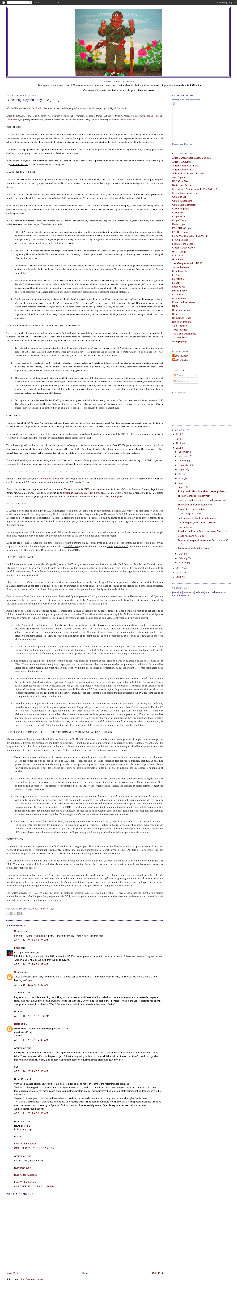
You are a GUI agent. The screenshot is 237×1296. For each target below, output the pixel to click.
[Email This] (8, 913)
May (181, 483)
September (184, 465)
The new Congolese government (194, 496)
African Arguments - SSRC (185, 165)
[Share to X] (14, 913)
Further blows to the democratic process (198, 518)
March (182, 553)
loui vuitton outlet (22, 1167)
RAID (175, 306)
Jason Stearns (180, 360)
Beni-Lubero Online (181, 185)
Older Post (157, 1273)
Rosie (17, 1024)
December (184, 451)
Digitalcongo (178, 224)
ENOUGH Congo (180, 232)
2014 (178, 439)
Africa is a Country (181, 162)
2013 (178, 443)
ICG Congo (177, 255)
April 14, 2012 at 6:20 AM (31, 940)
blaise (17, 948)
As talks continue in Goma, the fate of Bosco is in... (204, 531)
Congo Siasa (118, 15)
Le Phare (176, 275)
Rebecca (18, 931)
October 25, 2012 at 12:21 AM (34, 1148)
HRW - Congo (179, 251)
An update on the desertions (192, 509)
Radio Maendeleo (181, 310)
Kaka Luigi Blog (180, 271)
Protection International (184, 302)
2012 (178, 448)
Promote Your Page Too (182, 144)
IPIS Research (179, 259)
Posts (179, 375)
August (182, 469)
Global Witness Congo (183, 247)
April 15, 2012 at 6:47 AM (31, 985)
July (181, 474)
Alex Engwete (179, 177)
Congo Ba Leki (179, 197)
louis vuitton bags (23, 1129)
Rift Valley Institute (181, 322)
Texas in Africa (179, 329)
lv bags (18, 1136)
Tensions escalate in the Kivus (193, 548)
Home (85, 1273)
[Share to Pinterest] (21, 913)
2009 (178, 577)
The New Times (180, 337)
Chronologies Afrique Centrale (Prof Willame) (194, 189)
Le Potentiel (178, 279)
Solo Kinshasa (179, 325)
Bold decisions (185, 527)
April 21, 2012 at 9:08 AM (31, 1113)
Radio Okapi (178, 314)
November (184, 456)
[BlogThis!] (11, 913)
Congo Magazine (180, 208)
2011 (178, 568)
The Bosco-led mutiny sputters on (195, 504)
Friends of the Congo (182, 244)
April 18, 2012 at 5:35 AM (31, 1071)
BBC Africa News (181, 181)
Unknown (18, 972)
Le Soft (176, 283)
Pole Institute (179, 298)
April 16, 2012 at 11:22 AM (31, 1016)
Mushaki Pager (179, 290)
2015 (178, 434)
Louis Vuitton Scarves (25, 1143)
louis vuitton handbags (25, 1175)
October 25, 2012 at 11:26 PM (34, 1186)
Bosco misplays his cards (191, 536)
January (183, 562)
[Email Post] (52, 909)
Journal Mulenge (180, 267)
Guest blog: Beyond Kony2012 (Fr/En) (32, 100)
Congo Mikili (178, 212)
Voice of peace (128, 119)
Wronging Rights (180, 341)
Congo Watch (179, 220)
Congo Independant (182, 201)
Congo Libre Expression (184, 205)
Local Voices (178, 286)
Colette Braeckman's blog (185, 193)
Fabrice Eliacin (180, 356)
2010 (178, 572)
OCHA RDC (178, 294)
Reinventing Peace (181, 318)
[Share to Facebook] (18, 913)
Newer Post (12, 1273)
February (183, 558)
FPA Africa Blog (180, 240)
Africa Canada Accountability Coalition (191, 158)
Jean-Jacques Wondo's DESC (187, 263)
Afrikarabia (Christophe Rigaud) (188, 173)
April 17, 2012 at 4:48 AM (31, 1040)
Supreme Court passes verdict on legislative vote (202, 500)
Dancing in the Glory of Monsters (186, 100)
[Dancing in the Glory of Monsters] (182, 140)
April (181, 487)
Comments (182, 381)
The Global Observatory (184, 333)
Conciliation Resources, (42, 108)
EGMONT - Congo (181, 228)
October (183, 460)
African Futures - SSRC (184, 169)
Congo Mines (178, 216)
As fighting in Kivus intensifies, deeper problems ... (203, 491)
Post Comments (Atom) (32, 1279)
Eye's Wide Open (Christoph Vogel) (190, 236)
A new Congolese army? (190, 513)
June (181, 478)
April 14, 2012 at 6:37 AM (31, 964)
